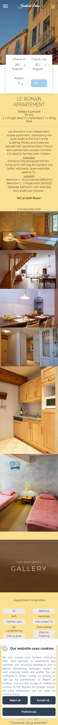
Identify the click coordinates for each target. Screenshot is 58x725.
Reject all (15, 700)
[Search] (39, 83)
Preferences (29, 711)
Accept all (43, 700)
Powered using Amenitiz (29, 723)
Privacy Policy (10, 694)
